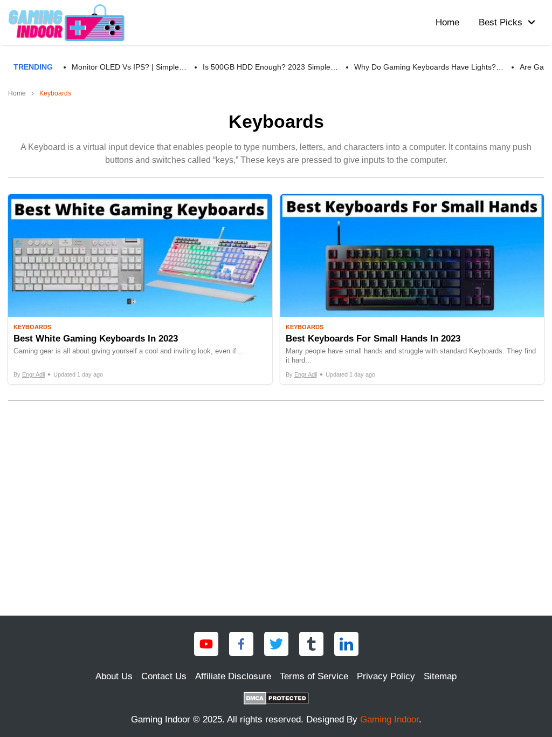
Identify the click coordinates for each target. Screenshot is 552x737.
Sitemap (440, 676)
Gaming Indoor (389, 719)
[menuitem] (504, 22)
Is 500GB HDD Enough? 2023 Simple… (270, 67)
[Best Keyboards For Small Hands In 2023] (412, 289)
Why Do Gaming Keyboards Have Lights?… (428, 67)
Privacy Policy (386, 676)
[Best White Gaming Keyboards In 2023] (140, 289)
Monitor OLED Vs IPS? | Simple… (129, 67)
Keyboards (32, 327)
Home (17, 93)
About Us (114, 676)
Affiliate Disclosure (233, 676)
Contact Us (164, 676)
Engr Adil (33, 374)
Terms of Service (314, 676)
